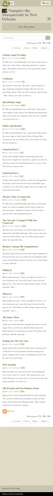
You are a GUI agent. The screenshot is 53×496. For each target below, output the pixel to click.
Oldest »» (45, 48)
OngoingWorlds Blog (11, 488)
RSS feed (10, 411)
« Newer (26, 48)
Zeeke (22, 297)
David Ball (19, 494)
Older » (36, 48)
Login (46, 3)
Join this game (26, 27)
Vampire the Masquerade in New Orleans (19, 14)
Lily (23, 82)
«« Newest (16, 48)
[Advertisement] (26, 456)
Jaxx (21, 152)
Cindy (23, 58)
